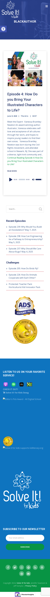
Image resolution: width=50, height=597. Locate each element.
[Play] (11, 179)
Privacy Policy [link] (31, 586)
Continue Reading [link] (25, 161)
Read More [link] (12, 171)
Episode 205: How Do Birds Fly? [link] (23, 268)
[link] (3, 29)
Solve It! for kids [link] (23, 583)
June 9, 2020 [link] (12, 116)
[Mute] (33, 179)
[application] (25, 179)
